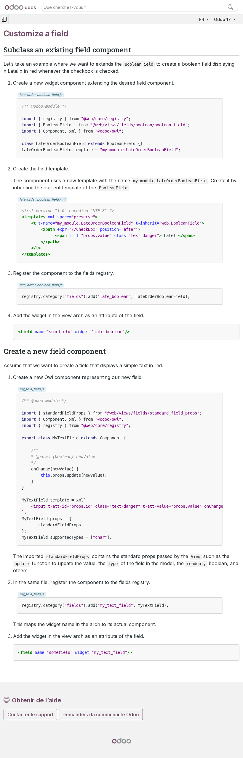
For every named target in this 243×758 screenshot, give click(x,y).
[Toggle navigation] (4, 19)
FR (202, 19)
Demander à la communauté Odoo (101, 714)
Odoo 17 (223, 19)
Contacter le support (30, 714)
